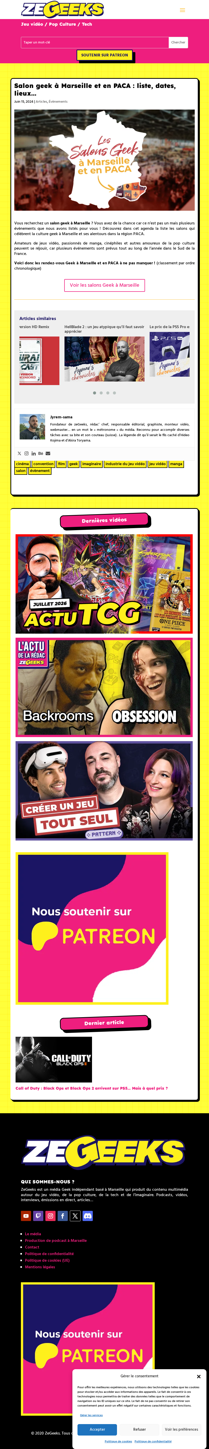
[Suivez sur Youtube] (26, 1216)
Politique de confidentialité (153, 1441)
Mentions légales (40, 1267)
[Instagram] (26, 454)
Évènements (58, 102)
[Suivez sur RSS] (88, 1216)
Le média (33, 1234)
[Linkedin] (33, 454)
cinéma (22, 464)
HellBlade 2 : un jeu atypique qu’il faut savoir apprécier (104, 329)
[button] (198, 1376)
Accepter (97, 1430)
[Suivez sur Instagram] (50, 1216)
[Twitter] (19, 454)
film (61, 464)
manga (176, 464)
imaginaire (91, 464)
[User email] (48, 454)
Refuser (139, 1430)
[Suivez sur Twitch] (38, 1216)
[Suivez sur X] (75, 1216)
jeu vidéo (157, 464)
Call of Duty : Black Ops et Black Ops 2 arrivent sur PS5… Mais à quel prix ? (92, 1088)
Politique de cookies (118, 1441)
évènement (40, 471)
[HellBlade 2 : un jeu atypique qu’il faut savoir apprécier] (104, 359)
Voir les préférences (181, 1430)
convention (43, 464)
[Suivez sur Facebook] (63, 1216)
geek (73, 464)
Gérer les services (91, 1415)
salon (20, 471)
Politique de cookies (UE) (47, 1260)
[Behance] (40, 454)
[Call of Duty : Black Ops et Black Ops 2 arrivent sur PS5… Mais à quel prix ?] (54, 1061)
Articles (41, 102)
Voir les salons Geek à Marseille (104, 285)
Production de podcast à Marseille (56, 1241)
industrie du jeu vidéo (125, 464)
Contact (32, 1247)
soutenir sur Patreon (104, 55)
